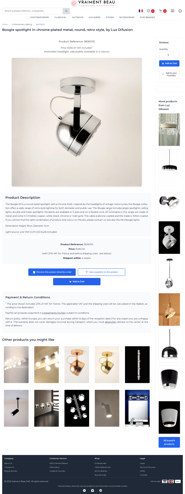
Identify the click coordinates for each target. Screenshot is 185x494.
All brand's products (169, 442)
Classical (60, 17)
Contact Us (9, 467)
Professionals (100, 463)
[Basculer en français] (141, 11)
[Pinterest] (100, 490)
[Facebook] (84, 490)
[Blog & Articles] (172, 11)
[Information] (180, 11)
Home (5, 24)
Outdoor (77, 17)
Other (110, 17)
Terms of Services (147, 467)
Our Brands (147, 17)
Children (94, 17)
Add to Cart (78, 281)
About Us (8, 463)
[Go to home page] (92, 4)
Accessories (127, 17)
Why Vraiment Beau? (59, 463)
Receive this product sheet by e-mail (52, 272)
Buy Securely (100, 475)
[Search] (66, 11)
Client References (103, 467)
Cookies (143, 475)
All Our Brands (101, 471)
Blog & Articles (10, 471)
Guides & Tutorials (57, 471)
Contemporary (39, 17)
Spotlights (40, 24)
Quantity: (163, 49)
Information (55, 467)
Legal (142, 463)
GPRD (142, 471)
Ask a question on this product (101, 272)
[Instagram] (92, 490)
